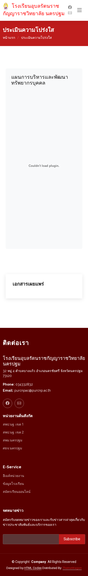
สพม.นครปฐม (12, 440)
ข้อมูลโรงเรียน (13, 483)
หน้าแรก (9, 37)
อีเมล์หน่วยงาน (13, 475)
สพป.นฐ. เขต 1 (13, 424)
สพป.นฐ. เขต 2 (13, 432)
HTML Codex (33, 568)
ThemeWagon (72, 568)
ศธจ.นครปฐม (12, 448)
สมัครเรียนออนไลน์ (17, 491)
